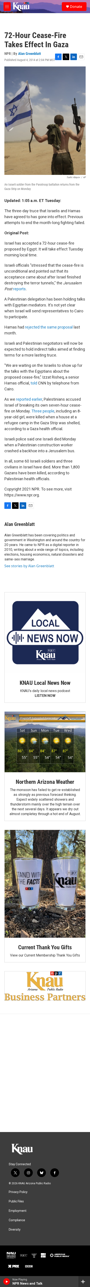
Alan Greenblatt (29, 53)
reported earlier (29, 399)
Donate (76, 7)
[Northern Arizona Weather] (45, 742)
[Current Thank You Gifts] (45, 884)
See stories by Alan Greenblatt (29, 565)
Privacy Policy (18, 1192)
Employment (17, 1210)
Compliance (17, 1220)
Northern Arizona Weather (45, 782)
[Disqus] (45, 1073)
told (34, 383)
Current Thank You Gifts (45, 947)
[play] (6, 1281)
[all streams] (84, 1281)
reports (19, 289)
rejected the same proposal (49, 327)
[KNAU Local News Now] (45, 632)
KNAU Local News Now (45, 683)
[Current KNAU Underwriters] (45, 985)
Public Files (16, 1201)
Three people (42, 411)
